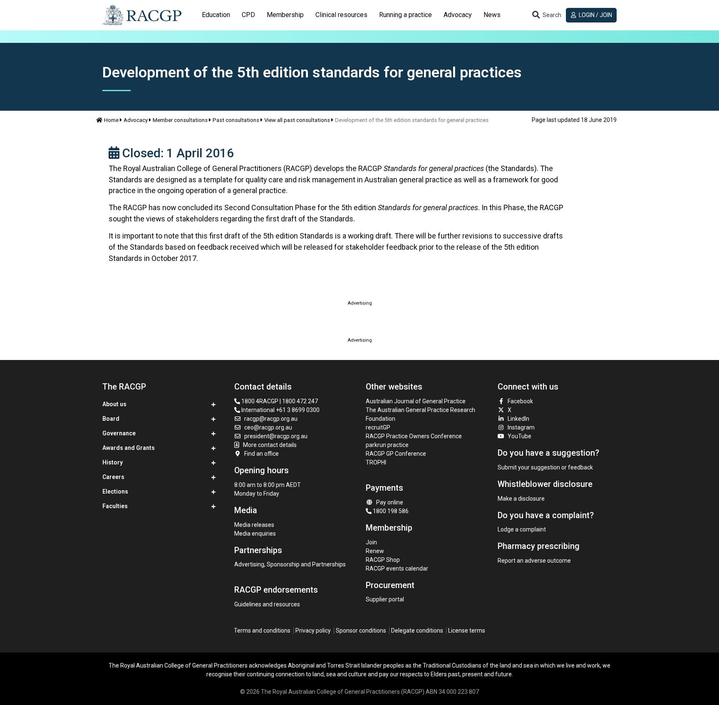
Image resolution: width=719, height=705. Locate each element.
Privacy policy (313, 630)
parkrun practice (387, 445)
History (112, 462)
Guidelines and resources (267, 604)
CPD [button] (248, 15)
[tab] (216, 15)
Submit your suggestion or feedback (545, 467)
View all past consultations (297, 120)
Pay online (389, 502)
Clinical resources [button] (341, 15)
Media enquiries (255, 533)
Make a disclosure (521, 498)
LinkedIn (518, 418)
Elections (115, 491)
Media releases (254, 524)
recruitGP (378, 427)
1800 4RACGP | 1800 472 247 (279, 401)
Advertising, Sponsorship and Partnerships (290, 564)
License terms (466, 630)
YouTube (519, 436)
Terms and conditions (262, 630)
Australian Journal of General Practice (416, 401)
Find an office (261, 453)
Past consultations (236, 120)
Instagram (521, 427)
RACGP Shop (383, 559)
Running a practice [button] (405, 15)
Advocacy (136, 120)
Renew (375, 551)
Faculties (115, 506)
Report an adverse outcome (534, 560)
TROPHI (376, 462)
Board (110, 418)
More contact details (270, 445)
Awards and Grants (128, 447)
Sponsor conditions (361, 630)
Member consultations (180, 120)
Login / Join (595, 15)
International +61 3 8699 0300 (280, 410)
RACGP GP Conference (396, 453)
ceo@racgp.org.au (268, 427)
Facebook (520, 401)
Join (371, 542)
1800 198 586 (390, 511)
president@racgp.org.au (275, 436)
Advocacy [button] (458, 15)
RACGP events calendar (397, 568)
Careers (113, 477)
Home (111, 120)
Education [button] (216, 15)
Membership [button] (285, 15)
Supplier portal (385, 599)
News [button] (492, 15)
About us (114, 404)
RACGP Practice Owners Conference (414, 436)
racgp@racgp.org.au (271, 418)
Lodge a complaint (522, 529)
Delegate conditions (417, 630)
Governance (119, 433)
